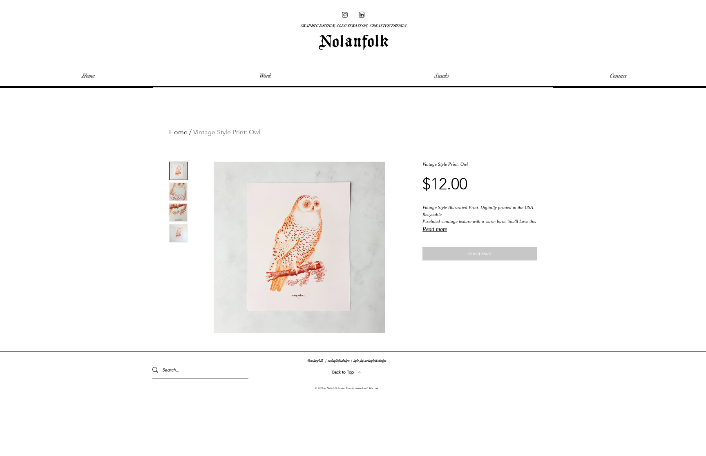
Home (178, 132)
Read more (434, 229)
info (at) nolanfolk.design (369, 360)
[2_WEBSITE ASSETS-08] (361, 14)
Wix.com (373, 388)
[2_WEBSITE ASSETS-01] (345, 14)
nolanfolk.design (339, 360)
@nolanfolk (315, 360)
